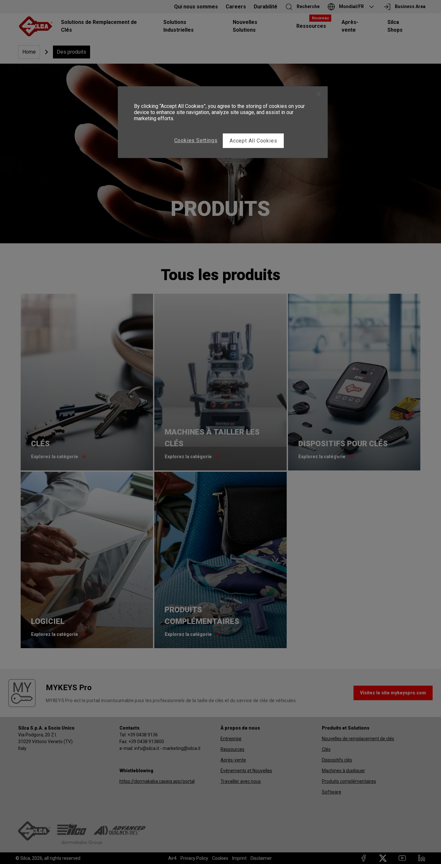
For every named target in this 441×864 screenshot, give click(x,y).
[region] (223, 122)
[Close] (319, 94)
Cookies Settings (196, 140)
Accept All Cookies (253, 141)
